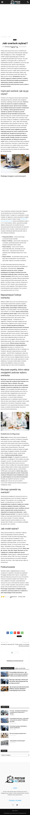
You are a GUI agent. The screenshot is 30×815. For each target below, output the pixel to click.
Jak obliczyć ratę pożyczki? (8, 644)
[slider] (5, 596)
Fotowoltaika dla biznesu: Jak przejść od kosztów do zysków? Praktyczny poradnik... (19, 720)
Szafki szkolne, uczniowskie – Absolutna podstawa (22, 645)
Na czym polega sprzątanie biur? (18, 733)
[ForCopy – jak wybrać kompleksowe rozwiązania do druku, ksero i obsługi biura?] (4, 712)
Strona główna (4, 36)
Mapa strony (15, 810)
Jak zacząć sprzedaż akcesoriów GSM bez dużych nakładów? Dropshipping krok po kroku (19, 688)
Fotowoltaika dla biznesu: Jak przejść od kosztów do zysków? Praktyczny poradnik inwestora (18, 674)
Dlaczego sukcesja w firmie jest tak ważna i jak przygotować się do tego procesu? (18, 681)
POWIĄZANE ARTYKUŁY (7, 668)
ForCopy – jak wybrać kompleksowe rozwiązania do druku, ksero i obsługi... (19, 712)
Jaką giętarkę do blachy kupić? (17, 740)
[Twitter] (17, 805)
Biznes (15, 39)
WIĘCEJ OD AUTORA (20, 668)
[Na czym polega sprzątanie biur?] (4, 735)
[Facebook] (12, 805)
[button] (28, 2)
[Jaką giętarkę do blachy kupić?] (4, 742)
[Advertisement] (15, 19)
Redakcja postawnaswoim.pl (11, 46)
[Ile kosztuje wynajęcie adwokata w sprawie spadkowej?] (4, 728)
